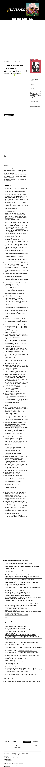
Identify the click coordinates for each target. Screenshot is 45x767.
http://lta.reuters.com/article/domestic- (13, 433)
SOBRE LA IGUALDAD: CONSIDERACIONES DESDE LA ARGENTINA (26, 625)
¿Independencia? (29, 600)
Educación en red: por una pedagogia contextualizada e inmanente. (19, 645)
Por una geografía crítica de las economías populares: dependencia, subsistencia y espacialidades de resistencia (23, 662)
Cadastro (37, 0)
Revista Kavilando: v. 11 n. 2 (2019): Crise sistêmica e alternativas (19, 579)
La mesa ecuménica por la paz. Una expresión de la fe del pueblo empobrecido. (22, 641)
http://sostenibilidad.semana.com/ (12, 459)
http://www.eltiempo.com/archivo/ (12, 285)
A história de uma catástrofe (11, 565)
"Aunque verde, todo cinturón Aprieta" (22, 595)
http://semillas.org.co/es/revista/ (12, 199)
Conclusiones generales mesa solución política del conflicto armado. (20, 668)
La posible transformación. (23, 581)
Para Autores (35, 745)
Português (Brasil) (17, 747)
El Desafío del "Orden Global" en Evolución (14, 606)
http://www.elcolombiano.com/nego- (13, 258)
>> (9, 617)
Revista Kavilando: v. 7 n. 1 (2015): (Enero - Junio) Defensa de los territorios (21, 582)
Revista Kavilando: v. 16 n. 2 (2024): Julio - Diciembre (16, 573)
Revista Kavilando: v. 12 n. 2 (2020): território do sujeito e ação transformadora (22, 566)
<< (3, 617)
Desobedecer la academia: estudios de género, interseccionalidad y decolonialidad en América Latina (23, 570)
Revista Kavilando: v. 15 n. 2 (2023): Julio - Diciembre (16, 608)
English (14, 743)
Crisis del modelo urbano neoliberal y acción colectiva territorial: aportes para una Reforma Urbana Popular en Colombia (23, 612)
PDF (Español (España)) (9, 115)
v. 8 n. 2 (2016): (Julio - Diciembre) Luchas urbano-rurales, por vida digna (15, 62)
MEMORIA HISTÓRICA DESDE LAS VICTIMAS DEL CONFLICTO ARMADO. (20, 634)
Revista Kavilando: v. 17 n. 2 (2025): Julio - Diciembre (16, 614)
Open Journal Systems (6, 742)
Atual (19, 18)
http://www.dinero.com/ (10, 224)
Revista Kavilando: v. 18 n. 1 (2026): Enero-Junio (15, 626)
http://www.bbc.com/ (16, 207)
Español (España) (16, 745)
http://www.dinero (20, 228)
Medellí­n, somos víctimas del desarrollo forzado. (15, 586)
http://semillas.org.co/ (9, 323)
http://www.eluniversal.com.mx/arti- (17, 313)
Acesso (42, 0)
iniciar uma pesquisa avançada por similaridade (22, 681)
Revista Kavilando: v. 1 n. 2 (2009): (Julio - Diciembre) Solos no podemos (20, 602)
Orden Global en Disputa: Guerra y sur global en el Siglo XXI (17, 629)
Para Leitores (35, 743)
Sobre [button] (30, 18)
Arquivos (25, 18)
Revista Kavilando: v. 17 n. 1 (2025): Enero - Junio (15, 593)
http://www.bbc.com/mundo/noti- (12, 513)
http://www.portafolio (15, 410)
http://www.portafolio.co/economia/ (13, 389)
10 (10, 678)
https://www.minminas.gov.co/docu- (13, 358)
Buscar (13, 18)
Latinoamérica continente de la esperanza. (27, 650)
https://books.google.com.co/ (14, 465)
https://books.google (19, 478)
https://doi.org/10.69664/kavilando (13, 757)
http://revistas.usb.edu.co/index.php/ (13, 330)
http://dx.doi (9, 337)
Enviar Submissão (27, 741)
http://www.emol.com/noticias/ (12, 245)
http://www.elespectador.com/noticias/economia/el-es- (16, 268)
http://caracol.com (9, 217)
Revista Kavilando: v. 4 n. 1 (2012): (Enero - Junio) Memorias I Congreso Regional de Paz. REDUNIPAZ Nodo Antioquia (23, 588)
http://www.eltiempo (13, 292)
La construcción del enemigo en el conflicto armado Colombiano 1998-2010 (21, 674)
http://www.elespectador (15, 425)
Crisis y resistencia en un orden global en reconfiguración (17, 592)
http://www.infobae (9, 343)
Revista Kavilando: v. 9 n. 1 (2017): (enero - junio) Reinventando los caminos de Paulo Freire (23, 648)
